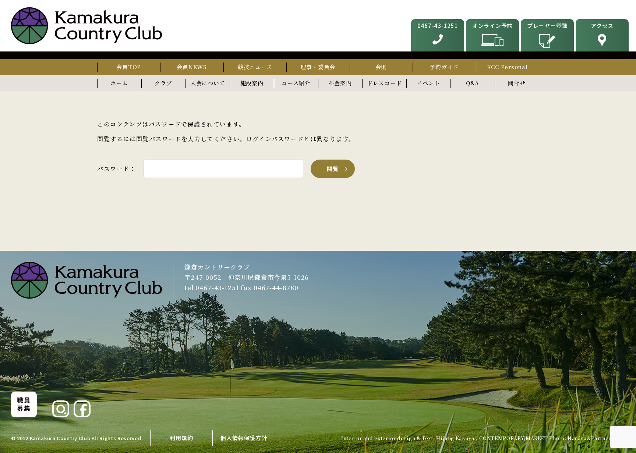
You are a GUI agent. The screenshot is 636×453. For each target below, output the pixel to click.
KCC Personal (507, 67)
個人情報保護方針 (243, 438)
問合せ (516, 83)
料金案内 (340, 83)
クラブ (163, 83)
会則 (381, 67)
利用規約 (181, 438)
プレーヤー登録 (547, 25)
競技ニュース (255, 67)
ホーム (119, 83)
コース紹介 (296, 83)
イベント (428, 83)
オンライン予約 (492, 25)
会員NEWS (192, 67)
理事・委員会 (318, 67)
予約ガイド (444, 67)
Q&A (472, 83)
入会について (207, 83)
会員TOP (128, 67)
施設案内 (252, 83)
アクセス (602, 25)
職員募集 (24, 404)
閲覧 (333, 168)
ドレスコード (384, 83)
